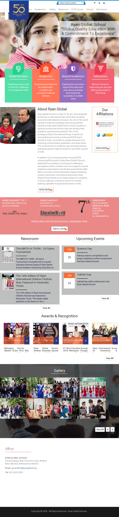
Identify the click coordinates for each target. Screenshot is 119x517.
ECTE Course (77, 9)
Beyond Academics (73, 76)
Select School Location (67, 3)
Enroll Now (60, 228)
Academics (40, 9)
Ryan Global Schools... (78, 511)
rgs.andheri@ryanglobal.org (24, 468)
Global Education (18, 76)
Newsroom (63, 9)
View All (46, 308)
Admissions (101, 9)
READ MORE (46, 189)
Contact (89, 9)
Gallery (52, 9)
